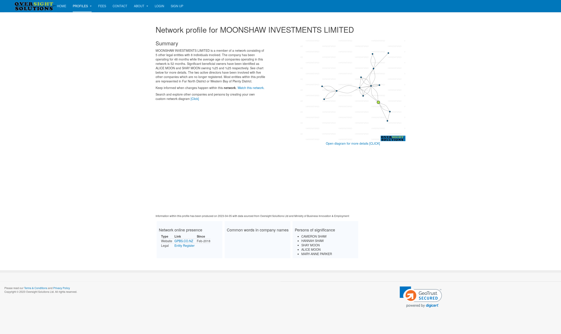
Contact (120, 6)
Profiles (81, 6)
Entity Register (184, 245)
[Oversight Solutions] (21, 6)
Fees (102, 6)
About (139, 6)
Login (159, 6)
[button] (421, 297)
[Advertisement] (280, 180)
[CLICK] (374, 143)
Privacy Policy (61, 288)
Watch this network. (251, 87)
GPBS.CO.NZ (183, 241)
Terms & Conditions (35, 288)
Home (61, 6)
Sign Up (177, 6)
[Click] (195, 98)
